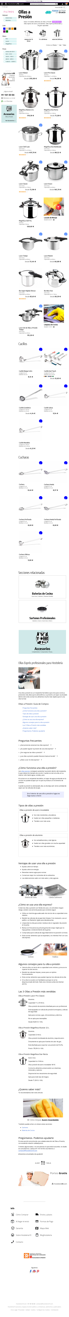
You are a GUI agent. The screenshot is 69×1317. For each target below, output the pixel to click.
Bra (48, 291)
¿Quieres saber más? (30, 728)
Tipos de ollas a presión (31, 714)
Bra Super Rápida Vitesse (27, 291)
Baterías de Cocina (28, 1130)
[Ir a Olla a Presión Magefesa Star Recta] (22, 1064)
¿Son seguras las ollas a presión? (31, 752)
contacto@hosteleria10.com (27, 1151)
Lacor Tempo (23, 256)
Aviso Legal (14, 1310)
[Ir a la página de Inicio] (14, 4)
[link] (30, 65)
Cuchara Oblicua (24, 554)
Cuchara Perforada (25, 519)
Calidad (27, 1310)
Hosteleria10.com (21, 1304)
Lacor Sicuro (48, 184)
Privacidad (21, 1310)
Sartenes (25, 1127)
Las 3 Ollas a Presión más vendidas (34, 725)
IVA (58, 7)
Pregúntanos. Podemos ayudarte (34, 731)
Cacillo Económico (25, 408)
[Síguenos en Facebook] (31, 1272)
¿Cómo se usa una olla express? (33, 719)
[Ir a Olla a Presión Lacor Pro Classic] (22, 1006)
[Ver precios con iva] (65, 7)
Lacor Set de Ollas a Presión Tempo (28, 328)
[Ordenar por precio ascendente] (58, 45)
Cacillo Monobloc (24, 443)
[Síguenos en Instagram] (34, 1272)
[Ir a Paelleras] (55, 957)
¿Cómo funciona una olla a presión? (35, 711)
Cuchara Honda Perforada (52, 519)
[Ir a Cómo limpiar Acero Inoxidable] (43, 1117)
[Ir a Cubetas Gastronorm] (55, 898)
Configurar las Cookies (43, 1310)
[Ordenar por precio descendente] (62, 45)
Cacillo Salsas (48, 408)
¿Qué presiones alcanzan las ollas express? (34, 745)
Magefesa (26, 110)
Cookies (33, 1310)
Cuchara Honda (49, 484)
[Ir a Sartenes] (31, 957)
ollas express (25, 771)
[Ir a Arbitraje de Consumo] (35, 1258)
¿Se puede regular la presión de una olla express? (36, 749)
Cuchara (21, 484)
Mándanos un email (9, 98)
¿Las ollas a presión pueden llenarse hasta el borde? (37, 756)
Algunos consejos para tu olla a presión (36, 722)
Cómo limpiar (44, 1120)
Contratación (54, 1310)
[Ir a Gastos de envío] (43, 1185)
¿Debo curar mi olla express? (29, 760)
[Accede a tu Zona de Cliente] (62, 4)
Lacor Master (48, 256)
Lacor (49, 73)
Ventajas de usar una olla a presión (34, 717)
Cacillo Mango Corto (25, 371)
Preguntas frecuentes (30, 708)
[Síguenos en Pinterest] (38, 1272)
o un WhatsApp (7, 101)
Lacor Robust (23, 73)
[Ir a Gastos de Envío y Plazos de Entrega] (55, 13)
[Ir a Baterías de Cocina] (31, 898)
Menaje (5, 7)
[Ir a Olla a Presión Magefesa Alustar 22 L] (22, 1038)
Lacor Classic (23, 184)
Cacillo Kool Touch (50, 371)
